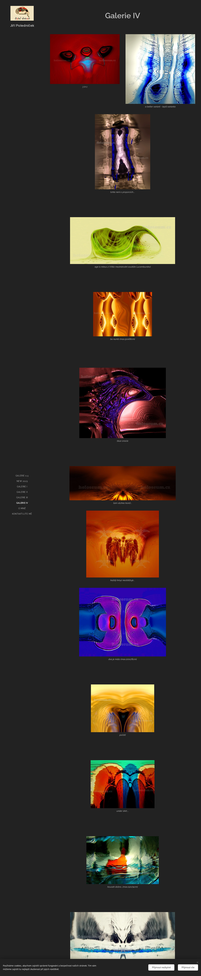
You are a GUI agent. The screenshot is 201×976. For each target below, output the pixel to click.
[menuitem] (22, 475)
